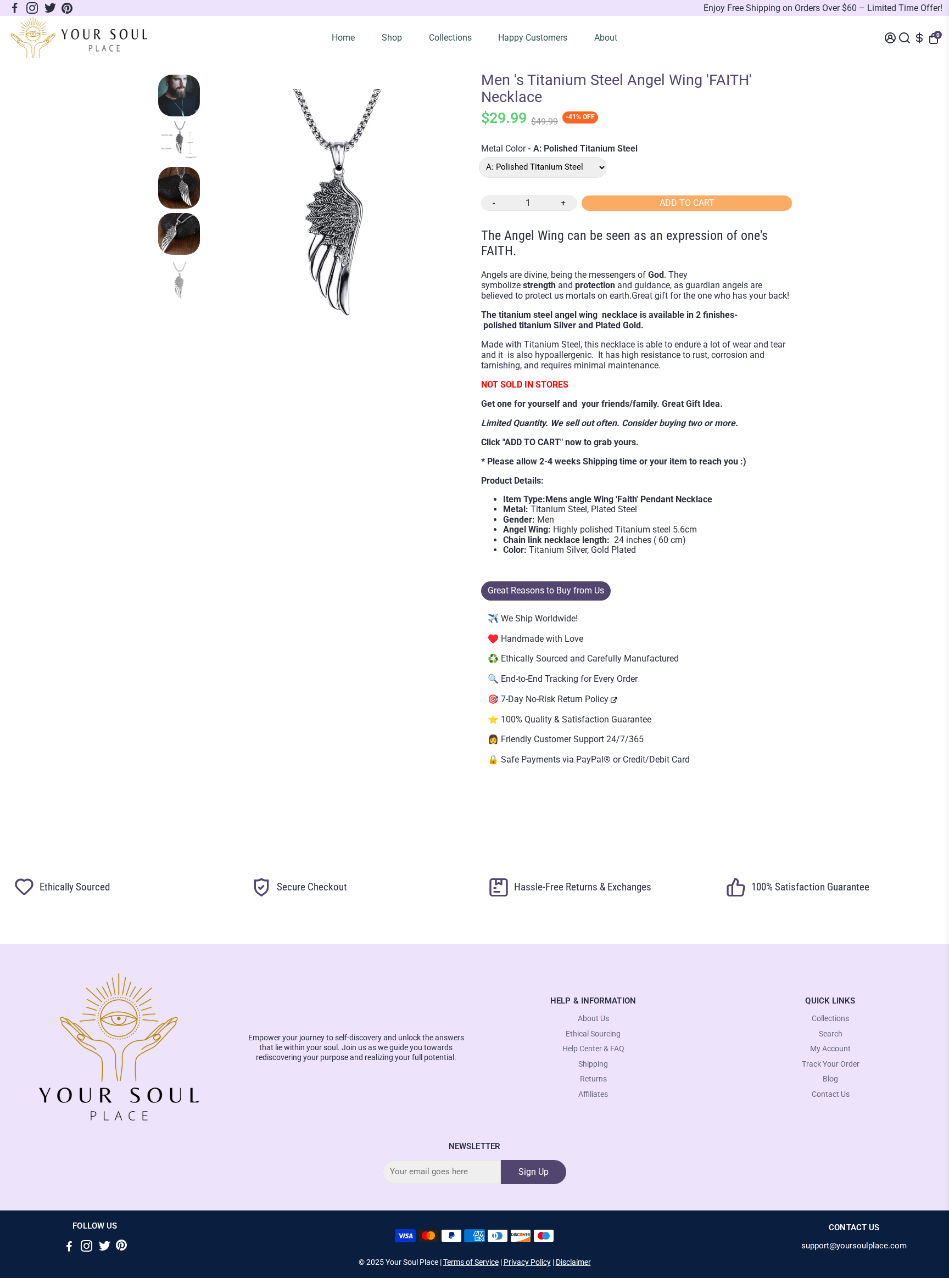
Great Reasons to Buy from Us (546, 590)
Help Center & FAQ (593, 1049)
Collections (450, 37)
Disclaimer (573, 1262)
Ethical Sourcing (593, 1034)
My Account (830, 1049)
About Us (593, 1018)
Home (343, 37)
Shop (392, 37)
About (605, 37)
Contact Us (831, 1094)
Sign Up (533, 1172)
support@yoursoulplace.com (854, 1246)
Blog (830, 1079)
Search (830, 1034)
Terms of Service (471, 1262)
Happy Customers (532, 37)
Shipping (593, 1064)
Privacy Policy (527, 1262)
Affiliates (593, 1094)
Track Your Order (830, 1064)
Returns (593, 1079)
